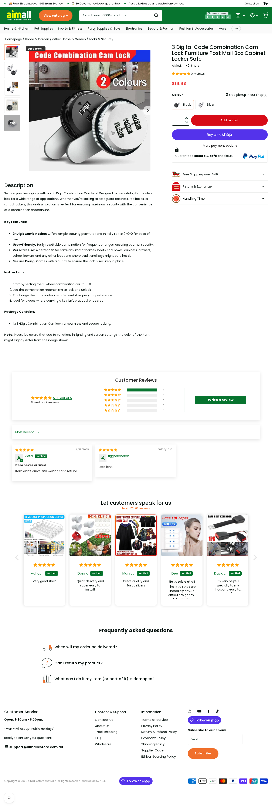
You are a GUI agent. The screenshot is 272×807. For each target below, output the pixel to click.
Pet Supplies (43, 28)
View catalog (54, 15)
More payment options (220, 145)
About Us (102, 726)
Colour (220, 95)
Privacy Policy (151, 726)
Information (151, 712)
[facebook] (208, 711)
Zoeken (156, 15)
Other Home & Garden (69, 39)
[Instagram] (189, 711)
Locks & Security (101, 39)
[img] (24, 450)
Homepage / (15, 39)
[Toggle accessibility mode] (265, 3)
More (222, 28)
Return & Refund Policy (159, 732)
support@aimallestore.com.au (36, 747)
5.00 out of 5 (62, 398)
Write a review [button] (221, 399)
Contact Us (104, 719)
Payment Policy (153, 738)
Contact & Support (110, 712)
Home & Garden (37, 39)
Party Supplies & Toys (104, 28)
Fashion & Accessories (196, 28)
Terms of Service (154, 719)
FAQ (98, 738)
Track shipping (106, 732)
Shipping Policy (152, 744)
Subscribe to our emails (207, 730)
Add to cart (229, 120)
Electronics (134, 28)
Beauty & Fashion (161, 28)
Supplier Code (152, 750)
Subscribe (203, 753)
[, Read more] (240, 15)
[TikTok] (217, 711)
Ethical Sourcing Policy (158, 756)
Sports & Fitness (70, 28)
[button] (148, 110)
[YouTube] (199, 711)
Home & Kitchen (16, 28)
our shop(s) (259, 95)
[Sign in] (254, 15)
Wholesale (103, 744)
